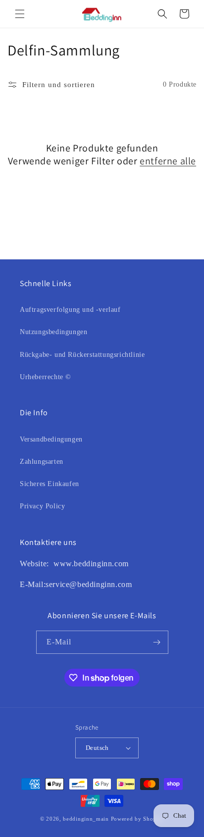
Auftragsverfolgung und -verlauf (70, 309)
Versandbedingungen (51, 439)
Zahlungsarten (41, 461)
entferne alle (168, 160)
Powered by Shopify (137, 819)
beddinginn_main (86, 819)
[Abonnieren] (157, 642)
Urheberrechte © (45, 377)
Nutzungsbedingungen (53, 332)
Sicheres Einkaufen (49, 484)
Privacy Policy (42, 506)
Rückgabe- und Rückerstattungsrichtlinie (82, 354)
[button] (20, 14)
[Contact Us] (52, 563)
